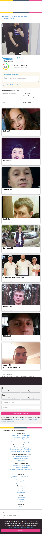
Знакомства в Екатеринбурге (21, 442)
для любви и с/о (21, 479)
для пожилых (21, 492)
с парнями (21, 499)
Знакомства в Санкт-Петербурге (21, 449)
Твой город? (21, 460)
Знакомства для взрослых (11, 515)
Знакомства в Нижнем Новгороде (21, 469)
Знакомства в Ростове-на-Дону (21, 451)
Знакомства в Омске (21, 467)
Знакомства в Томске (21, 440)
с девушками (21, 497)
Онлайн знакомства (9, 518)
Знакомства (5, 16)
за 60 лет (21, 490)
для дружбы (21, 481)
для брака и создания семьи (21, 477)
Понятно (20, 531)
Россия (21, 506)
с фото (21, 501)
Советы (5, 513)
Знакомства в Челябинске (21, 465)
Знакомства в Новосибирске (21, 436)
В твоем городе (9, 18)
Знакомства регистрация (20, 16)
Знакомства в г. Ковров (9, 106)
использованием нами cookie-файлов (20, 527)
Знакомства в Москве (21, 447)
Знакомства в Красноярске (21, 456)
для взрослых (21, 483)
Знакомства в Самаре (21, 458)
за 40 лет (21, 488)
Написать (10, 84)
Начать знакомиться (21, 413)
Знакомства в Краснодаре (21, 438)
